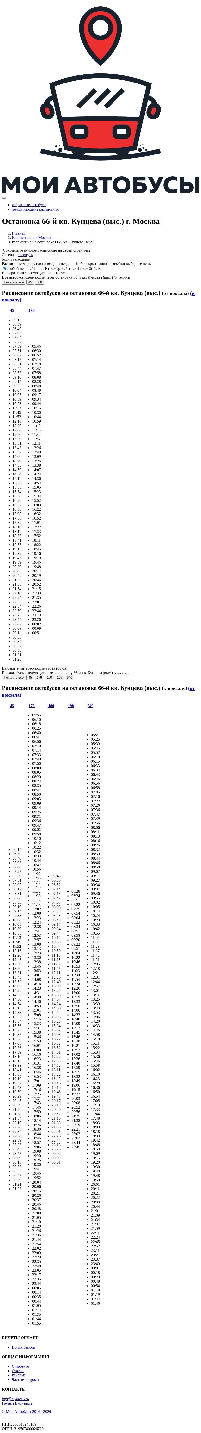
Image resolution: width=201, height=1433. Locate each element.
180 (39, 282)
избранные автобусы (29, 205)
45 (30, 282)
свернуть (25, 255)
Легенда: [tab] (17, 255)
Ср (57, 268)
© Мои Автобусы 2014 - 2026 (26, 1411)
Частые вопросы (25, 1379)
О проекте (20, 1366)
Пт (78, 268)
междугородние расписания (35, 209)
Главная (18, 233)
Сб (89, 268)
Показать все (14, 282)
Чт (68, 268)
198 (59, 677)
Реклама (18, 1375)
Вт (47, 268)
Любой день (17, 268)
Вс (100, 268)
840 (69, 677)
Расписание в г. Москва (31, 238)
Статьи (18, 1371)
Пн (36, 268)
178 (39, 677)
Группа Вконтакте (17, 1403)
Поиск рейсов (23, 1347)
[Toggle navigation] (4, 198)
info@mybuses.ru (15, 1399)
